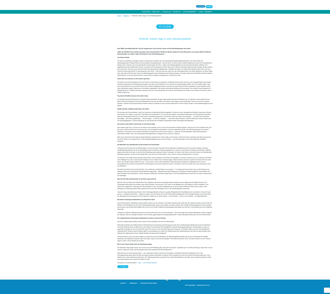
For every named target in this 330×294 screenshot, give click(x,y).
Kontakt (123, 283)
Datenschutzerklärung (148, 283)
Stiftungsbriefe (189, 12)
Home (119, 15)
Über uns (156, 12)
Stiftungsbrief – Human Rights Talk (197, 285)
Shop (201, 12)
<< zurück (123, 266)
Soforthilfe (200, 6)
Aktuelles (166, 12)
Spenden (209, 6)
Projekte (176, 12)
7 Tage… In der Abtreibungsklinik (147, 262)
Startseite (146, 12)
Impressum (133, 283)
